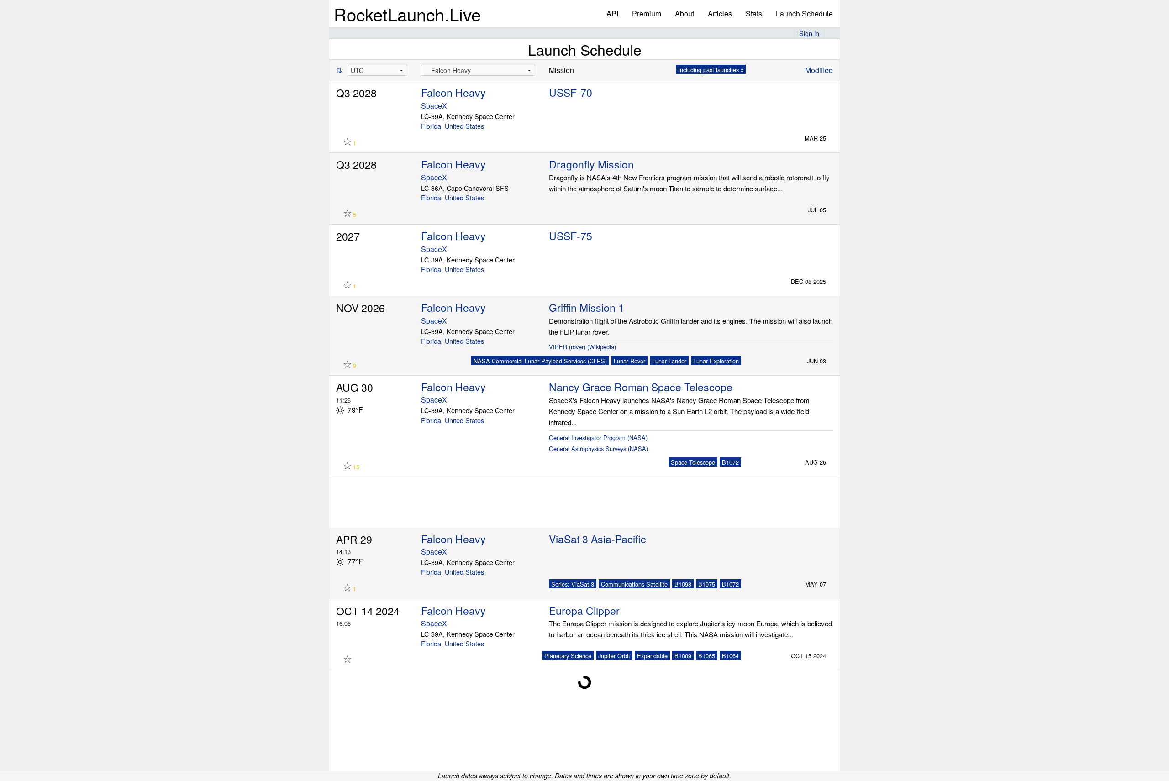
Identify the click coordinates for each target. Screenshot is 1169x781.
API (612, 13)
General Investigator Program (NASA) (598, 437)
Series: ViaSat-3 (572, 584)
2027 (348, 236)
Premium (646, 13)
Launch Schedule (804, 13)
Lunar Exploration (716, 360)
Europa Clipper (584, 610)
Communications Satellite (634, 584)
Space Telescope (693, 462)
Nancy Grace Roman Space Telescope (640, 386)
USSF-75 (570, 235)
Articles (720, 13)
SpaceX (434, 105)
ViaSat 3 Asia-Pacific (597, 538)
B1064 (730, 655)
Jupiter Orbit (614, 655)
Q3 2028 (356, 92)
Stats (754, 13)
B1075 (706, 584)
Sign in (809, 33)
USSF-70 (570, 92)
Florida (431, 126)
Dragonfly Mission (591, 164)
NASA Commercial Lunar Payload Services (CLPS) (540, 360)
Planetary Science (567, 655)
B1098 (682, 584)
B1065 (706, 655)
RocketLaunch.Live (407, 13)
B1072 (730, 462)
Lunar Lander (669, 360)
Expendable (652, 655)
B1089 (682, 655)
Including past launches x (710, 69)
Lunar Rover (629, 360)
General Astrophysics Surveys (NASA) (598, 448)
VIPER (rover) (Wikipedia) (582, 346)
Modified (819, 70)
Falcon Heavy (453, 92)
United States (464, 126)
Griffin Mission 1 (586, 307)
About (684, 13)
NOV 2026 (360, 307)
